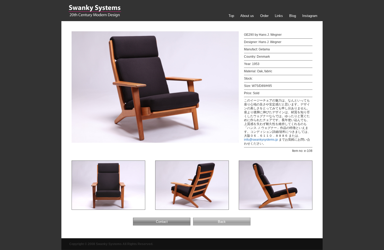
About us (247, 16)
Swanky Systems (95, 11)
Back (222, 222)
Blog (292, 16)
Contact (162, 222)
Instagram (309, 16)
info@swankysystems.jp (261, 139)
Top (231, 16)
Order (264, 16)
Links (279, 16)
